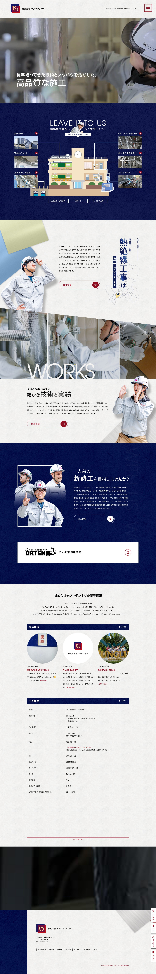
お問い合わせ (86, 949)
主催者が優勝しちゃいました (38, 670)
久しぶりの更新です (70, 670)
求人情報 (76, 949)
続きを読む (44, 680)
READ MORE (79, 285)
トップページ (42, 949)
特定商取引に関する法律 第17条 (79, 747)
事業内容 (51, 949)
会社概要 (60, 949)
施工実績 (68, 949)
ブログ (95, 949)
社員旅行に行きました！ (107, 670)
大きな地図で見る (78, 839)
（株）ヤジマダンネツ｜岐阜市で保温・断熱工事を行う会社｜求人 (121, 9)
